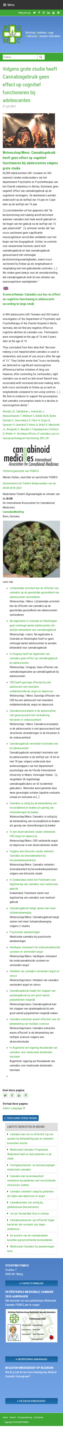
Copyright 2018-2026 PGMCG (16, 1422)
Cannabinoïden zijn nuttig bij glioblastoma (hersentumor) (25, 1205)
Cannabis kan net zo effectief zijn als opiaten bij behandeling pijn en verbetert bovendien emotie (30, 1138)
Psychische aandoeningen (25, 932)
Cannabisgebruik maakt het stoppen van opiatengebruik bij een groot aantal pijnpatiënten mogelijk (32, 995)
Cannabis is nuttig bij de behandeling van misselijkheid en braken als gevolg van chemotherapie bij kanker (33, 808)
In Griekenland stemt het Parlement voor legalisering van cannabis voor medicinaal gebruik (34, 884)
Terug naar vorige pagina (21, 1118)
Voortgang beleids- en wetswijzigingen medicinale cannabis (31, 1167)
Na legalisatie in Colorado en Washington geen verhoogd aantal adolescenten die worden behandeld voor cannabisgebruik (33, 625)
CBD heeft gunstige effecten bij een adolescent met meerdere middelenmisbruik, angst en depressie (31, 687)
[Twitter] (6, 1095)
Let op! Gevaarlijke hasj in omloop (29, 1213)
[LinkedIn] (19, 1095)
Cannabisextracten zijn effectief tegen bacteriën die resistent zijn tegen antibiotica (31, 1224)
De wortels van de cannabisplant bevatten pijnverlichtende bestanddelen (29, 1238)
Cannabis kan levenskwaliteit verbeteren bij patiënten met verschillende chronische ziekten (31, 1180)
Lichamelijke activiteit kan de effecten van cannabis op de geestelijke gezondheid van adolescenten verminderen (34, 592)
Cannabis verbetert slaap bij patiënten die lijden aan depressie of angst (30, 1194)
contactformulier (32, 1283)
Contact (12, 1417)
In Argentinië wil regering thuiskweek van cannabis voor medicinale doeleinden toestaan (33, 1052)
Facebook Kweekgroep (32, 1401)
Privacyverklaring (25, 1417)
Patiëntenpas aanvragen (32, 1359)
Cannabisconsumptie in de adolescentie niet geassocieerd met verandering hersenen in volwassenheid (33, 715)
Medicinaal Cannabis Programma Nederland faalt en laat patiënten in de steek (29, 1154)
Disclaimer (38, 1417)
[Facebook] (12, 1095)
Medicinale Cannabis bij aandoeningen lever (30, 1249)
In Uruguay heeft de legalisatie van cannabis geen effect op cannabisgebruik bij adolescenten (33, 658)
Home (5, 1417)
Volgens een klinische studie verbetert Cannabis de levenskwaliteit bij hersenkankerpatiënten (32, 856)
